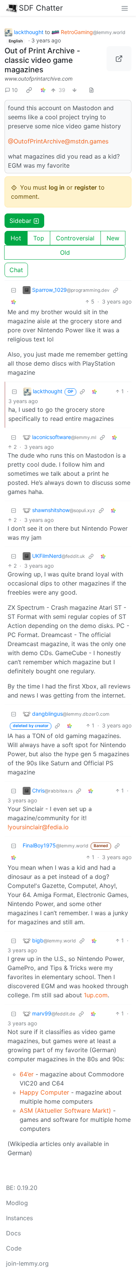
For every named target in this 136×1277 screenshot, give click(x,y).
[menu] (124, 8)
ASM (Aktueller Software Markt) (65, 1110)
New (113, 238)
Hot (16, 238)
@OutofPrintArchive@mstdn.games (58, 141)
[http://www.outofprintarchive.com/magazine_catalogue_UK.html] (119, 58)
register (85, 187)
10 (15, 90)
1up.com (96, 995)
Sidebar (20, 220)
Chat (16, 270)
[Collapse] (14, 290)
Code (14, 1248)
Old (65, 252)
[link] (29, 90)
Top (38, 238)
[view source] (91, 90)
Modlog (17, 1203)
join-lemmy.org (27, 1263)
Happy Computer (44, 1092)
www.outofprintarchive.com (39, 78)
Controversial (75, 238)
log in (57, 187)
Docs (13, 1233)
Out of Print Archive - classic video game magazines (42, 60)
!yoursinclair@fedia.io (38, 827)
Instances (19, 1218)
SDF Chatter (41, 7)
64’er (27, 1074)
